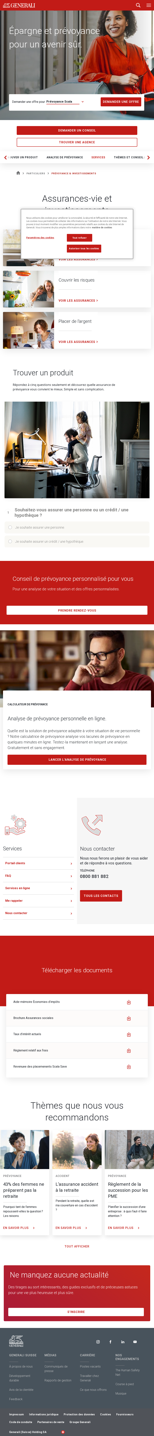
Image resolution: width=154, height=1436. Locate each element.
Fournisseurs (125, 1414)
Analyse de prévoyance (65, 157)
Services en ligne (17, 888)
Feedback (16, 1399)
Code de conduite (20, 1422)
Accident (62, 1176)
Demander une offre (121, 102)
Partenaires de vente (50, 1422)
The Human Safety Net (128, 1372)
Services (98, 157)
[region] (77, 234)
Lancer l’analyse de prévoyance (77, 759)
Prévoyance (12, 1176)
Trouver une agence (77, 142)
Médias (51, 1355)
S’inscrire (76, 1312)
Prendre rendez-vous (77, 610)
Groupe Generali (80, 1422)
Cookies (105, 1414)
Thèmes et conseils (129, 157)
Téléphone (87, 870)
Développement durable (19, 1378)
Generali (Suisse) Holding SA (27, 1432)
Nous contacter (16, 913)
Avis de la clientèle (21, 1390)
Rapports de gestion (58, 1380)
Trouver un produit (22, 157)
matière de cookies (102, 227)
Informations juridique (43, 1414)
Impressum (16, 1414)
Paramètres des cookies (40, 237)
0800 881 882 (94, 876)
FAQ (8, 876)
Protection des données (79, 1414)
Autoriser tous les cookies (84, 248)
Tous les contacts (101, 896)
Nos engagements (127, 1357)
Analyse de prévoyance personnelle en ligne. (57, 718)
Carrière (87, 1355)
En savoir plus (16, 1228)
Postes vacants (90, 1366)
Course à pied (125, 1384)
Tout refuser (79, 237)
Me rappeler (14, 900)
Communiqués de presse (56, 1369)
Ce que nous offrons (93, 1390)
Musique (121, 1393)
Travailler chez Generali (89, 1378)
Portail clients (15, 863)
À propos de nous (21, 1366)
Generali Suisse (23, 1355)
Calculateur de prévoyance (28, 704)
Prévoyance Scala (59, 101)
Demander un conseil (77, 130)
